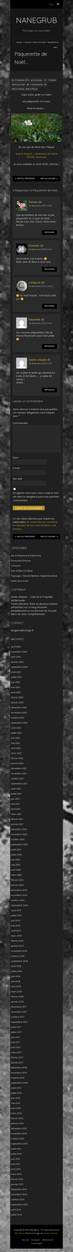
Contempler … (37, 1243)
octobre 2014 (17, 1199)
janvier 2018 (17, 1001)
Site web (17, 478)
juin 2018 (15, 976)
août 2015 (16, 1148)
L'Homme (27, 42)
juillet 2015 (16, 1153)
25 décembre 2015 (21, 80)
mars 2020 (16, 874)
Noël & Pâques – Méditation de (36, 155)
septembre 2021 (19, 783)
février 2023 (17, 697)
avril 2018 (16, 986)
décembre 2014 (19, 1189)
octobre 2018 (17, 956)
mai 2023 (15, 687)
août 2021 (16, 788)
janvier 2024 (17, 661)
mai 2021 (15, 803)
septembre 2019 (19, 905)
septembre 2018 (19, 961)
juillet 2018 (16, 971)
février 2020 (17, 879)
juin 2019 (15, 920)
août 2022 (16, 727)
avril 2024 (16, 656)
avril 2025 (16, 646)
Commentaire (20, 423)
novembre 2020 (19, 834)
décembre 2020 (19, 829)
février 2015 (17, 1179)
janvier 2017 (17, 1062)
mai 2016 (15, 1103)
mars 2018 (16, 991)
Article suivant (48, 179)
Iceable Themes (50, 1233)
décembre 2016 (19, 1067)
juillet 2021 (16, 793)
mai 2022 (15, 743)
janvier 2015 (17, 1184)
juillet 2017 (16, 1032)
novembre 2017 (19, 1011)
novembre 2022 (19, 712)
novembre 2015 (19, 1133)
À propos (35, 1239)
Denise (33, 202)
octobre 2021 (17, 778)
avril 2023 (16, 692)
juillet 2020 (16, 854)
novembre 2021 (19, 773)
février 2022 (17, 758)
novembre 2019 (19, 895)
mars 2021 (16, 814)
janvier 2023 (17, 702)
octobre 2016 (17, 1077)
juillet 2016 (16, 1092)
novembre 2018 (19, 950)
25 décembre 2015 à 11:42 (40, 249)
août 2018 (16, 966)
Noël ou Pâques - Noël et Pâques (24, 89)
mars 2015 (16, 1174)
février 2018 (17, 996)
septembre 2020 (19, 844)
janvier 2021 (17, 824)
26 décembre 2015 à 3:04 (40, 323)
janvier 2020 (17, 885)
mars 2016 (16, 1113)
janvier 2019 (17, 945)
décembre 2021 (19, 768)
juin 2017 (15, 1037)
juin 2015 (15, 1158)
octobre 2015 (17, 1138)
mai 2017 (15, 1042)
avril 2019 (16, 930)
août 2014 (16, 1209)
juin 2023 (15, 682)
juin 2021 (15, 798)
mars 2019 (16, 935)
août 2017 (16, 1027)
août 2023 (16, 672)
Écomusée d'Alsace (21, 560)
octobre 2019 (17, 900)
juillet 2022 (16, 732)
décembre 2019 (19, 890)
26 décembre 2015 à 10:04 (41, 286)
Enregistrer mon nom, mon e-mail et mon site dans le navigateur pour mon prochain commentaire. (36, 496)
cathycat (35, 282)
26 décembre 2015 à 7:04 (40, 363)
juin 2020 (15, 859)
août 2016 (16, 1087)
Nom (16, 457)
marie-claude (37, 359)
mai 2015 (15, 1163)
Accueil (19, 42)
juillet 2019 (16, 915)
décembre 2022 (19, 707)
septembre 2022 (19, 722)
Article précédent (26, 179)
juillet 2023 (16, 677)
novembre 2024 (19, 651)
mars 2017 (16, 1052)
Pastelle (34, 245)
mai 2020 (15, 864)
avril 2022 (16, 748)
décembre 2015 (19, 1128)
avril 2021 (16, 808)
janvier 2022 (17, 763)
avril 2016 (16, 1108)
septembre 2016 (19, 1082)
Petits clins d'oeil (39, 42)
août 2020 (16, 849)
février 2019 (17, 940)
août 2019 (16, 910)
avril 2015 (16, 1169)
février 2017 (17, 1057)
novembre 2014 (19, 1194)
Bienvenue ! (48, 1239)
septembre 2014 (19, 1204)
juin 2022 (15, 737)
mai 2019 (15, 925)
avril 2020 (16, 869)
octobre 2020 (17, 839)
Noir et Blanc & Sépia (21, 570)
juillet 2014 (16, 1214)
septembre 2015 (19, 1143)
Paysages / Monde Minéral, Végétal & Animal (34, 575)
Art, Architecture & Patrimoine (26, 555)
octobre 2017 (17, 1016)
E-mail (17, 468)
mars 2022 (16, 753)
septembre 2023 (19, 666)
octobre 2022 (17, 717)
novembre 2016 (19, 1072)
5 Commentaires (36, 84)
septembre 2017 (19, 1021)
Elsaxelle (34, 319)
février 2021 (17, 819)
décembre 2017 (19, 1006)
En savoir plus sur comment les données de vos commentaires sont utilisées (35, 525)
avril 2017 (16, 1047)
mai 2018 (15, 981)
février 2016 (17, 1118)
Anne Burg (37, 80)
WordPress (20, 1233)
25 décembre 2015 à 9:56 (40, 205)
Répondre (49, 232)
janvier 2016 (17, 1123)
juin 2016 (15, 1098)
